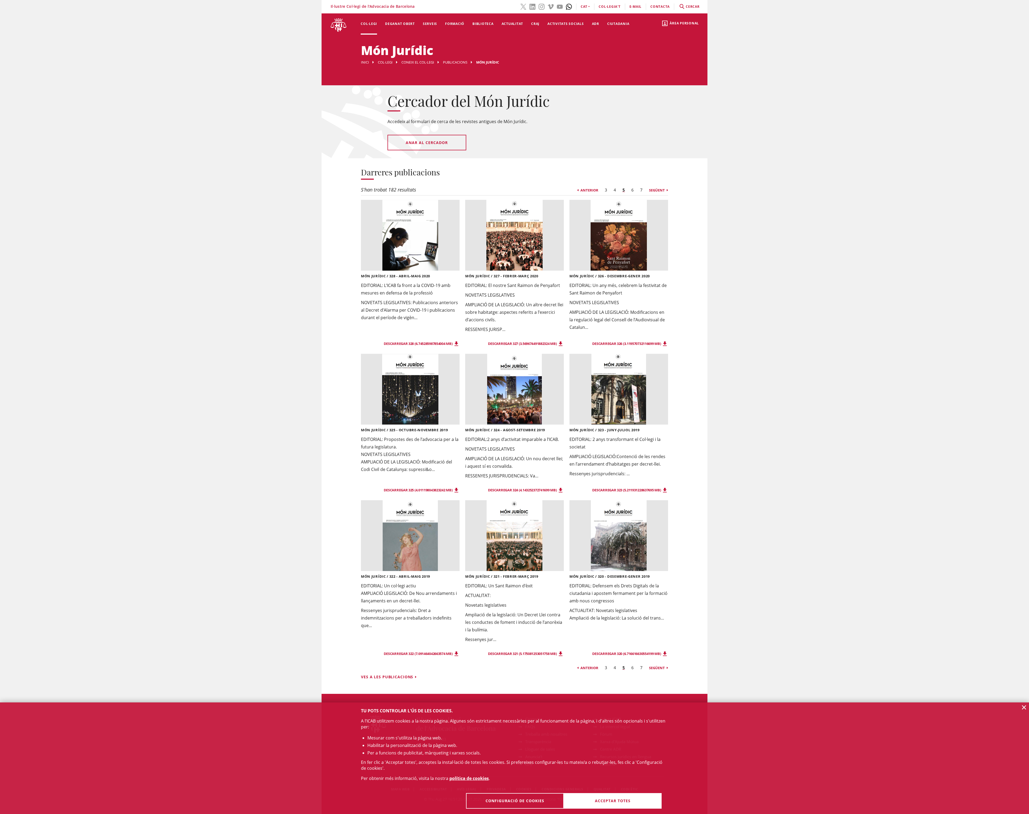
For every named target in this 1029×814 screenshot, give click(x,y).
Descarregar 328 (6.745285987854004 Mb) (418, 343)
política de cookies (469, 778)
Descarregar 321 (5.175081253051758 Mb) (522, 653)
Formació (454, 23)
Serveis (430, 23)
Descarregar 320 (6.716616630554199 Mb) (627, 653)
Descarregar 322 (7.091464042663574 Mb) (418, 653)
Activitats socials (565, 23)
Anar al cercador (427, 142)
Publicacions (455, 62)
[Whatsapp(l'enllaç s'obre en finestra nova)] (569, 6)
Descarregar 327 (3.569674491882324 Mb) (522, 343)
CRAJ (535, 23)
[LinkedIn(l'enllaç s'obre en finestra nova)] (532, 6)
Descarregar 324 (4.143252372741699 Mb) (522, 490)
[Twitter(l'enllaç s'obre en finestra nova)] (523, 6)
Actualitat (512, 23)
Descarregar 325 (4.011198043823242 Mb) (418, 490)
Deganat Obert (400, 23)
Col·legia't (609, 6)
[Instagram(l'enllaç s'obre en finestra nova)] (542, 6)
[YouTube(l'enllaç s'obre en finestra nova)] (560, 6)
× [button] (1024, 707)
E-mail (635, 6)
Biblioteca (483, 23)
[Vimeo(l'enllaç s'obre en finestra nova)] (551, 6)
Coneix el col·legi (417, 62)
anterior (589, 190)
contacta (660, 6)
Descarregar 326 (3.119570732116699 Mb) (627, 343)
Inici (365, 62)
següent (657, 190)
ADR (595, 23)
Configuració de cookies (515, 800)
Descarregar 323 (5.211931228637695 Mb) (627, 490)
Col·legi (369, 23)
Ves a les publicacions (387, 676)
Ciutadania (618, 23)
